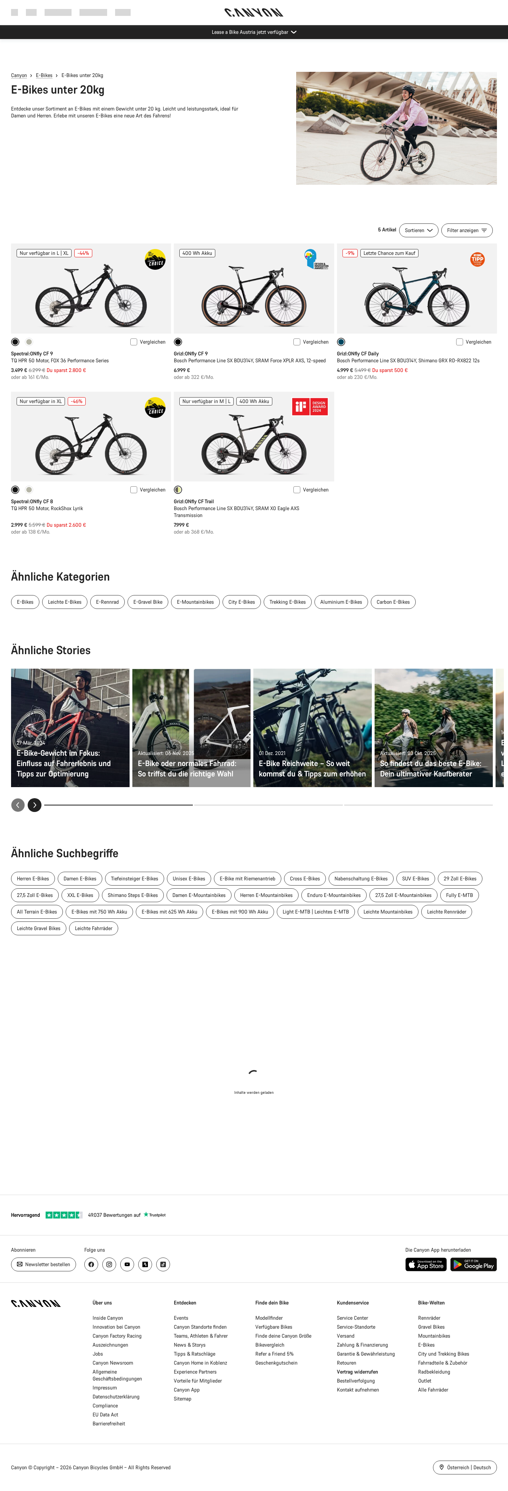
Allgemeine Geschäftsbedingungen (117, 1375)
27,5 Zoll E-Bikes (35, 895)
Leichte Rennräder (446, 911)
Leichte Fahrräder (93, 928)
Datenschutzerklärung (116, 1396)
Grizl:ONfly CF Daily (358, 353)
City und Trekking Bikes (443, 1353)
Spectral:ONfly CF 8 (32, 501)
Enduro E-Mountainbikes (334, 895)
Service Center (352, 1318)
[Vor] (34, 805)
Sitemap (182, 1398)
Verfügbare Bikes (273, 1326)
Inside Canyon (108, 1318)
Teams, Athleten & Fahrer (201, 1335)
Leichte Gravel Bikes (38, 928)
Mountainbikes (434, 1335)
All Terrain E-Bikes (37, 911)
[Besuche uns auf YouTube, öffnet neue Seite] (127, 1264)
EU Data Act (105, 1414)
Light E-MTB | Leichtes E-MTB (316, 911)
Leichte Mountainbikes (388, 911)
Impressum (105, 1387)
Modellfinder (269, 1318)
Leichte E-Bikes (65, 602)
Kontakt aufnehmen (358, 1389)
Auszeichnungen (110, 1344)
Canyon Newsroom (113, 1362)
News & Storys (190, 1344)
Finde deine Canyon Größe (283, 1335)
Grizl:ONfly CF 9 (191, 353)
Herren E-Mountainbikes (266, 895)
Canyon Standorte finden (200, 1326)
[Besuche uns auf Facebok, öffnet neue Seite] (91, 1264)
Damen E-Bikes (80, 878)
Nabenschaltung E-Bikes (361, 878)
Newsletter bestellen (47, 1264)
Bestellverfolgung (356, 1380)
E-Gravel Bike (147, 602)
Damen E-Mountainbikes (199, 895)
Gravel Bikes (431, 1326)
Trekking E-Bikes (288, 602)
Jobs (98, 1353)
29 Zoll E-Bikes (460, 878)
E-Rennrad (107, 602)
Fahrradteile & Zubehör (442, 1362)
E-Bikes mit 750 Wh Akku (99, 911)
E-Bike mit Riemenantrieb (247, 878)
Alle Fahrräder (433, 1389)
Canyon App (187, 1389)
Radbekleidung (434, 1371)
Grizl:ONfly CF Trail (194, 501)
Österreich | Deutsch (468, 1467)
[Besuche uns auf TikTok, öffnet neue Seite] (163, 1264)
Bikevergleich (269, 1344)
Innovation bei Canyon (116, 1326)
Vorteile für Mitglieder (198, 1380)
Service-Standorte (356, 1326)
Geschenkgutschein (276, 1362)
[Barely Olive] (29, 342)
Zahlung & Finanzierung (362, 1344)
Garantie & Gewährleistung (366, 1353)
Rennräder (429, 1318)
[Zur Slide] (268, 805)
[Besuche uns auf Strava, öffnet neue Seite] (145, 1264)
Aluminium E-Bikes (341, 602)
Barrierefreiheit (109, 1423)
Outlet (424, 1380)
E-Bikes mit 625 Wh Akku (169, 911)
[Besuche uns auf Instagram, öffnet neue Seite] (109, 1264)
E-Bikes (44, 75)
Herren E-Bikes (33, 878)
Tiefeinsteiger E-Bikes (134, 878)
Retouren (346, 1362)
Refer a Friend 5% (274, 1353)
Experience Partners (195, 1371)
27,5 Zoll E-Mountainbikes (403, 895)
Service (123, 12)
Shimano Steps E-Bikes (133, 895)
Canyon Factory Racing (117, 1335)
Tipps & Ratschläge (194, 1353)
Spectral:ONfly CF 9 (32, 353)
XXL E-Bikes (80, 895)
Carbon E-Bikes (393, 602)
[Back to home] (254, 12)
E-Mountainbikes (195, 602)
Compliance (105, 1405)
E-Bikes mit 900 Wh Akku (240, 911)
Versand (346, 1335)
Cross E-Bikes (305, 878)
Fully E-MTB (459, 895)
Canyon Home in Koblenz (200, 1362)
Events (181, 1318)
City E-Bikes (241, 602)
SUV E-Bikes (415, 878)
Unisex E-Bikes (189, 878)
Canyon (19, 75)
